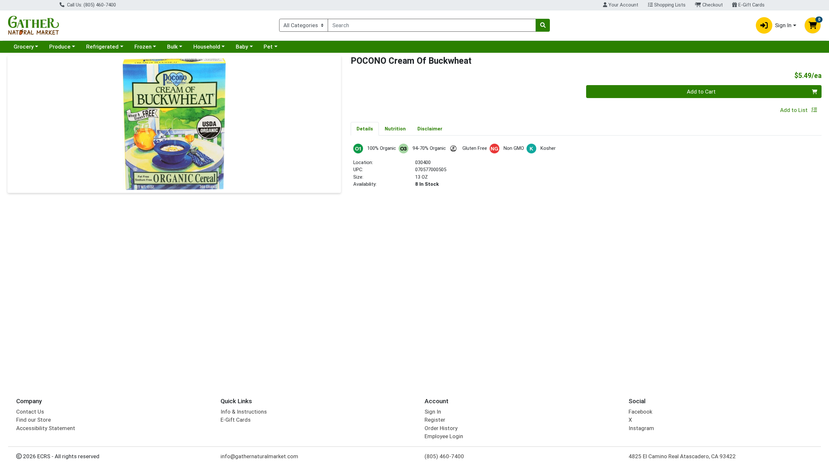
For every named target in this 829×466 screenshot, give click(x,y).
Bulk (172, 46)
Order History (441, 428)
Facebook (640, 411)
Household (206, 46)
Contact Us (30, 411)
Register (435, 419)
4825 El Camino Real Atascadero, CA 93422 (682, 456)
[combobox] (432, 25)
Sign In (433, 411)
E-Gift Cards (751, 5)
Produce (60, 46)
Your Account (622, 5)
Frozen (143, 46)
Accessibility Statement (45, 428)
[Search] (543, 25)
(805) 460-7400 (444, 456)
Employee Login (444, 436)
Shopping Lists (669, 5)
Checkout (712, 5)
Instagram (641, 428)
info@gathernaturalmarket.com (259, 456)
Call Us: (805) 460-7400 (91, 5)
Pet (268, 46)
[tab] (365, 128)
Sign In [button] (783, 25)
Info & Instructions (244, 411)
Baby (242, 46)
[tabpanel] (586, 168)
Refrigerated (102, 46)
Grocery (24, 46)
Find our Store (33, 419)
